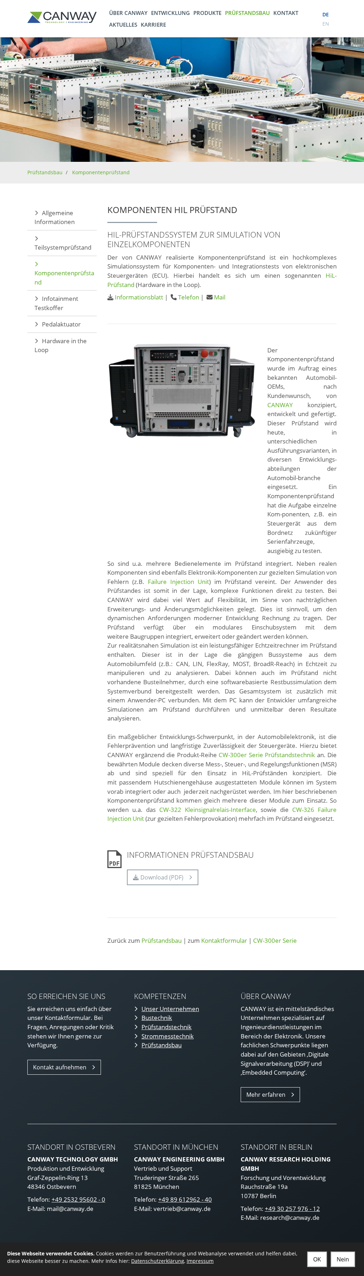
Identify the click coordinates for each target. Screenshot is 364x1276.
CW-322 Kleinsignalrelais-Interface (207, 810)
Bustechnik (156, 1018)
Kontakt (285, 12)
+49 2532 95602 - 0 (78, 1199)
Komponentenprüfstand (101, 172)
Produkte (207, 12)
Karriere (153, 24)
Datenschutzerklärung (157, 1261)
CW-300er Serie (275, 940)
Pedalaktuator (61, 324)
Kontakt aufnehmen (59, 1067)
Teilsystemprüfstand (62, 247)
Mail (219, 297)
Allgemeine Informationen (54, 217)
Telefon (188, 297)
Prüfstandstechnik (166, 1027)
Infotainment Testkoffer (56, 303)
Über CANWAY (128, 12)
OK (317, 1259)
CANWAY (280, 405)
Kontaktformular (224, 940)
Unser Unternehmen (170, 1009)
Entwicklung (170, 12)
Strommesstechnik (167, 1036)
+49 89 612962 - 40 (185, 1199)
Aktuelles (123, 24)
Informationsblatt (139, 297)
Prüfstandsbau (247, 12)
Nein (343, 1259)
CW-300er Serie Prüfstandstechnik (267, 755)
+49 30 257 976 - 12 (292, 1209)
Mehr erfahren (265, 1095)
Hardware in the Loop (60, 345)
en (325, 23)
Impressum (200, 1261)
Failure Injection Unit (178, 582)
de (325, 14)
